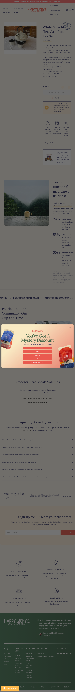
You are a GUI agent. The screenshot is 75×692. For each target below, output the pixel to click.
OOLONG (37, 355)
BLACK (37, 348)
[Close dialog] (70, 328)
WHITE (37, 358)
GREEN (37, 351)
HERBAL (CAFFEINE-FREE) (37, 362)
